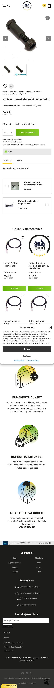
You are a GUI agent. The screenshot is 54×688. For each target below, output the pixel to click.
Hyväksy (27, 349)
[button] (50, 327)
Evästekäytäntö (19, 360)
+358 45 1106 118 (27, 527)
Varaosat (13, 92)
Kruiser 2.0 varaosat (33, 92)
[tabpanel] (27, 168)
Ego (14, 558)
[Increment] (11, 132)
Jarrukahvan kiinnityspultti (27, 145)
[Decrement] (5, 132)
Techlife (15, 571)
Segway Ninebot (14, 562)
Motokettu (39, 558)
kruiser (43, 145)
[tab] (7, 160)
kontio (38, 145)
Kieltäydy (27, 356)
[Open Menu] (4, 5)
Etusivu (5, 92)
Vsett (39, 562)
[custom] (22, 673)
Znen (39, 571)
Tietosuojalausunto (32, 360)
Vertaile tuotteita (9, 686)
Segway (39, 567)
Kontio (21, 92)
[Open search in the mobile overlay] (8, 6)
